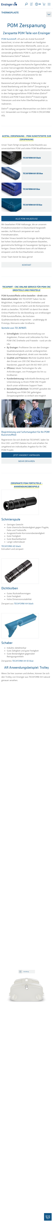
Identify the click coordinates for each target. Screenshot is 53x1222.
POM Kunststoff (8, 39)
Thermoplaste (10, 12)
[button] (49, 4)
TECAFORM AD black (11, 546)
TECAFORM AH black (23, 603)
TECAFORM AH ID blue (22, 660)
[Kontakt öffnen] (48, 1217)
